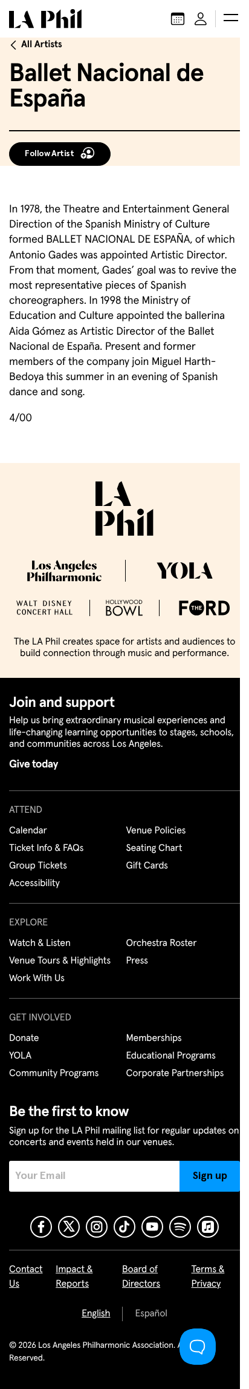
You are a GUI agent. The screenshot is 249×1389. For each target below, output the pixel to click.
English (96, 1314)
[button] (231, 18)
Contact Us (26, 1277)
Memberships (154, 1038)
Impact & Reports (74, 1277)
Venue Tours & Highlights (60, 961)
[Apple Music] (208, 1227)
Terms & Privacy (208, 1277)
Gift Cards (147, 866)
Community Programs (54, 1074)
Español (151, 1314)
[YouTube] (152, 1227)
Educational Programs (171, 1056)
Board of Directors (141, 1277)
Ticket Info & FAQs (46, 848)
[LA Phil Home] (45, 18)
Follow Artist (49, 153)
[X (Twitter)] (69, 1227)
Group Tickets (38, 866)
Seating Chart (154, 848)
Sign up (210, 1176)
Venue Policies (156, 831)
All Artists (41, 45)
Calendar (28, 831)
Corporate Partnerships (175, 1074)
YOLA (20, 1056)
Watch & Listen (40, 943)
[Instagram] (97, 1227)
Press (137, 961)
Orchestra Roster (161, 943)
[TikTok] (124, 1227)
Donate (24, 1038)
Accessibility (34, 883)
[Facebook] (41, 1227)
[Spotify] (180, 1227)
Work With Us (37, 978)
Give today (33, 764)
